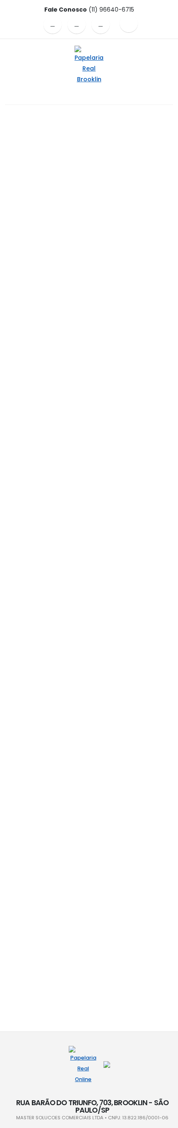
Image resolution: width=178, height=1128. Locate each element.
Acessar (89, 193)
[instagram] (76, 24)
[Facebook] (52, 24)
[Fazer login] (129, 23)
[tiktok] (100, 24)
